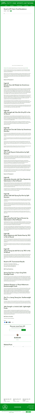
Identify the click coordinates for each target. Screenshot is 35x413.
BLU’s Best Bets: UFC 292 (7, 399)
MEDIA (32, 5)
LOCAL (6, 5)
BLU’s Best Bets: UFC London (26, 399)
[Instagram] (4, 2)
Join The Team (31, 405)
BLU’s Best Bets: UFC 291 (17, 399)
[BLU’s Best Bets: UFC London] (27, 372)
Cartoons (26, 5)
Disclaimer (31, 408)
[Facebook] (1, 2)
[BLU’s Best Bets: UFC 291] (17, 372)
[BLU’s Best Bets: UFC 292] (8, 372)
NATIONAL (12, 5)
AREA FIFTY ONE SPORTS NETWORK (17, 3)
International (19, 5)
